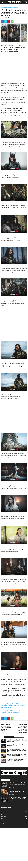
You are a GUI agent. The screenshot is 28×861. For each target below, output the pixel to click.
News (2, 814)
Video (2, 818)
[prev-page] (13, 764)
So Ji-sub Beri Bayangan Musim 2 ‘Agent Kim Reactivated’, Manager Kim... (17, 784)
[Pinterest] (8, 21)
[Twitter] (5, 21)
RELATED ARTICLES (8, 736)
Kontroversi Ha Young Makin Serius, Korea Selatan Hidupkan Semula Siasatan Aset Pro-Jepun (16, 755)
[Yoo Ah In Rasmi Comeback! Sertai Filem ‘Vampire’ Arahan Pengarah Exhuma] (3, 746)
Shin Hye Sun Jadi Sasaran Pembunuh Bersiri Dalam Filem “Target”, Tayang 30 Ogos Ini (13, 705)
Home (2, 5)
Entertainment (9, 7)
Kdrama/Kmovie (16, 7)
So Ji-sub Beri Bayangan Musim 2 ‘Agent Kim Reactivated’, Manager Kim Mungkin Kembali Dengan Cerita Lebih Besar (17, 740)
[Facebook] (2, 21)
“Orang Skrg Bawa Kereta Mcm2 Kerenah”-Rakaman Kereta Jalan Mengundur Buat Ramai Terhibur (22, 728)
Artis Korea (6, 5)
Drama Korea (3, 816)
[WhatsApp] (12, 21)
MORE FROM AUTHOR (19, 736)
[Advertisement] (14, 68)
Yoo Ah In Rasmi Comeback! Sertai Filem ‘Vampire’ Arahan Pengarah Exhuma (16, 745)
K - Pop (2, 823)
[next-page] (15, 764)
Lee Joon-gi (9, 97)
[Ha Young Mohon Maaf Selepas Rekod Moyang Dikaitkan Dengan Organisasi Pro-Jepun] (3, 761)
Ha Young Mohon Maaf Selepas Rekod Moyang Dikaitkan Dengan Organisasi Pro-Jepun (15, 760)
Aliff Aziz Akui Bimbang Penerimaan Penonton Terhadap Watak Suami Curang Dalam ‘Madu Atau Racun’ (16, 750)
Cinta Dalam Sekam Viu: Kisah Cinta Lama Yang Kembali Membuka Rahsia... (17, 791)
